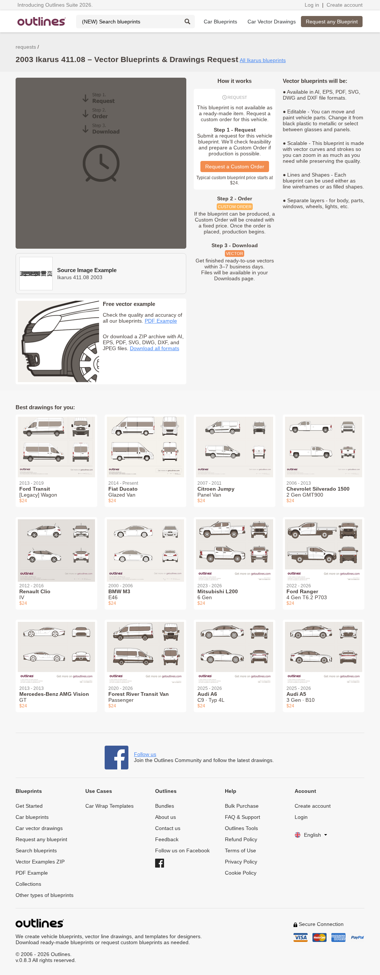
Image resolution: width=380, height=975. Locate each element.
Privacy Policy (241, 862)
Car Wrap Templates (109, 806)
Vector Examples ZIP (40, 862)
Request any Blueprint (332, 22)
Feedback (166, 839)
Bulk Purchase (242, 806)
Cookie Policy (240, 873)
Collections (28, 884)
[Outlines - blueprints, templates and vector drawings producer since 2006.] (41, 21)
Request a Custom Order (234, 167)
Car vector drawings (39, 828)
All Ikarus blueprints (263, 60)
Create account (345, 5)
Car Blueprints (220, 22)
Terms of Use (240, 850)
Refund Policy (241, 839)
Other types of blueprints (44, 895)
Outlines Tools (241, 828)
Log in (312, 5)
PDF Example (161, 321)
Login (301, 817)
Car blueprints (32, 817)
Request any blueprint (41, 839)
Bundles (164, 806)
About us (165, 817)
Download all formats (154, 348)
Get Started (29, 806)
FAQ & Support (242, 817)
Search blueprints (36, 850)
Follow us (145, 754)
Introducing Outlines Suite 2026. (55, 5)
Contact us (167, 828)
